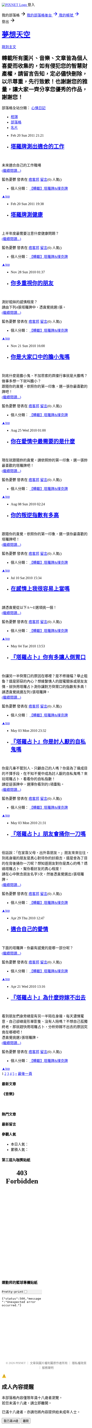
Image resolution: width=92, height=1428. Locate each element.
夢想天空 (16, 35)
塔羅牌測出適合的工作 (37, 146)
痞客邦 (34, 179)
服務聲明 (48, 1367)
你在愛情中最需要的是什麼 (43, 441)
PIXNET (21, 1363)
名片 (14, 128)
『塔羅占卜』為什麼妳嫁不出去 (48, 997)
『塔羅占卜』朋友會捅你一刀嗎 (48, 834)
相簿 (14, 117)
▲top (6, 196)
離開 (26, 1421)
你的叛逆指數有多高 (35, 515)
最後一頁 (25, 1074)
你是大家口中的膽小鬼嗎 (40, 357)
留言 (43, 179)
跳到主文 (9, 47)
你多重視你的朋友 (32, 283)
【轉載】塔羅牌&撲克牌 (48, 188)
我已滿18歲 (11, 1421)
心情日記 (38, 108)
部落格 (16, 122)
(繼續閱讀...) (11, 171)
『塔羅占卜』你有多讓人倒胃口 (48, 657)
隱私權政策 (79, 1363)
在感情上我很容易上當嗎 (40, 589)
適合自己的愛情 (29, 929)
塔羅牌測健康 (27, 215)
